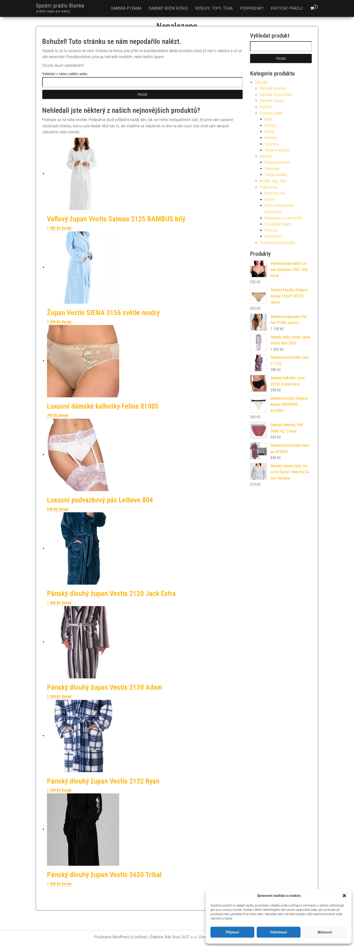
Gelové (269, 199)
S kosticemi (273, 236)
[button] (344, 895)
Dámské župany (272, 100)
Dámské (261, 82)
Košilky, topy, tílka (214, 8)
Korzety (270, 125)
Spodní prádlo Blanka (60, 6)
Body (268, 119)
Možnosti (325, 932)
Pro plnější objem (277, 224)
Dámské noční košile (168, 8)
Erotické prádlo (287, 8)
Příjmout (232, 932)
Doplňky (266, 107)
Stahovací (272, 168)
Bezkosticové (274, 193)
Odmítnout (278, 932)
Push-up (270, 230)
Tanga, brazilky (275, 174)
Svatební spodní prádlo (277, 242)
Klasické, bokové (277, 162)
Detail (66, 228)
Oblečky (270, 137)
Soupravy (271, 144)
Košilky (269, 131)
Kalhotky (266, 156)
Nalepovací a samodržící (283, 218)
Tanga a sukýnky (277, 150)
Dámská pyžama (126, 8)
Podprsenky (252, 8)
